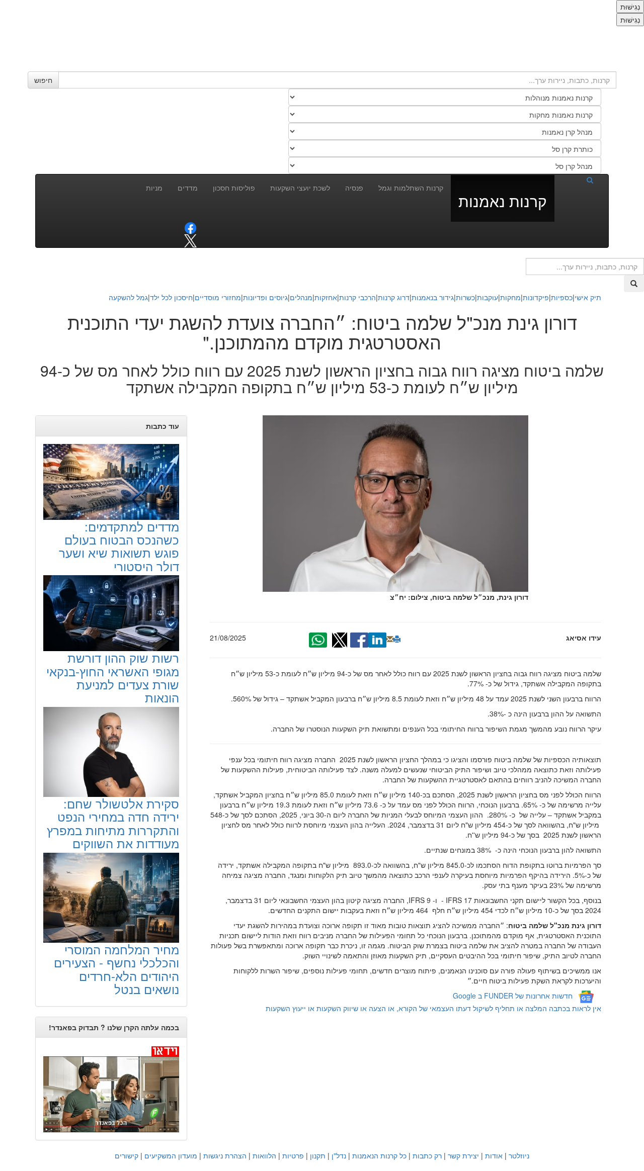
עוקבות (487, 297)
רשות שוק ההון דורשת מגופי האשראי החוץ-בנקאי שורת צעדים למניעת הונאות (112, 677)
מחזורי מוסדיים (218, 297)
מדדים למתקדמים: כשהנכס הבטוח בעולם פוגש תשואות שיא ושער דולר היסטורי (119, 546)
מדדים (188, 188)
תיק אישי (588, 297)
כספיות (562, 297)
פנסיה (354, 188)
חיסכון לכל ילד (171, 297)
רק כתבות (427, 1155)
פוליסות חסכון (234, 188)
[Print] (396, 639)
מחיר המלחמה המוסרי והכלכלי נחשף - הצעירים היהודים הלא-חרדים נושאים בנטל (116, 969)
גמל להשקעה (128, 297)
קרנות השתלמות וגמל (410, 188)
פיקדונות (536, 297)
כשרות (465, 297)
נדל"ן (339, 1155)
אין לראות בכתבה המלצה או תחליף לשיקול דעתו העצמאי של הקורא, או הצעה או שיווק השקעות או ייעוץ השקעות (433, 1008)
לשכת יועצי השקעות (300, 188)
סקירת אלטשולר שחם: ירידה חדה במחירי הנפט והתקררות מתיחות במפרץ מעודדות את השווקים (113, 823)
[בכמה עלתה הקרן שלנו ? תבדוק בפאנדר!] (111, 1088)
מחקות (510, 297)
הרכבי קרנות (357, 297)
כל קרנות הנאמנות (379, 1155)
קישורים (126, 1155)
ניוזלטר (519, 1155)
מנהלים (301, 297)
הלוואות (264, 1155)
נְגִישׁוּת (630, 7)
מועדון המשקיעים (170, 1155)
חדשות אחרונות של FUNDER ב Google (513, 995)
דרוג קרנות (394, 297)
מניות (154, 188)
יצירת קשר (463, 1155)
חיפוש (43, 80)
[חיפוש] (577, 179)
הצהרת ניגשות (225, 1155)
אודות (494, 1155)
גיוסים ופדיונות (265, 297)
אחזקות (325, 297)
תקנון (318, 1155)
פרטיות (293, 1155)
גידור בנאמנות (433, 297)
